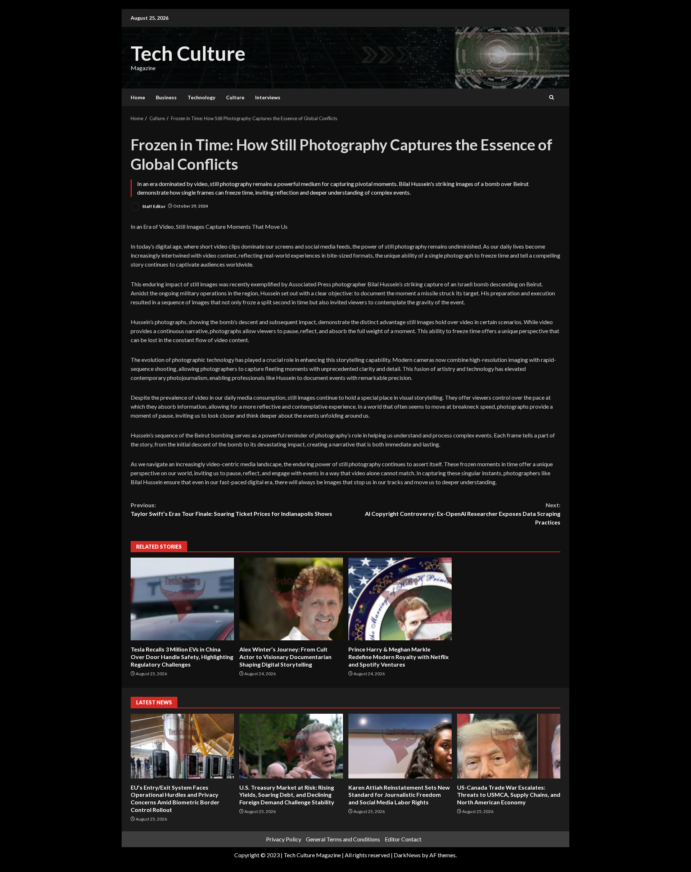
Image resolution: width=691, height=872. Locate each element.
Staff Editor (153, 206)
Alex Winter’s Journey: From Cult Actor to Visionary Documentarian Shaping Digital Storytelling (291, 599)
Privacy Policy (283, 839)
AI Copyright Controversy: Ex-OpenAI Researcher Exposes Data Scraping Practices (462, 513)
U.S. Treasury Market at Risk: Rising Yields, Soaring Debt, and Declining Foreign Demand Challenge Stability (291, 746)
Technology (201, 97)
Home (138, 97)
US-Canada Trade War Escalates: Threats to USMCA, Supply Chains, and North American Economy (508, 746)
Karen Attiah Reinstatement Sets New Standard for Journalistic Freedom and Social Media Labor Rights (400, 746)
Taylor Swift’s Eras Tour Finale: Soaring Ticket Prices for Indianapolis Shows (231, 509)
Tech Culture (188, 53)
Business (166, 97)
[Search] (551, 97)
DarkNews (407, 854)
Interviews (267, 97)
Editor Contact (403, 839)
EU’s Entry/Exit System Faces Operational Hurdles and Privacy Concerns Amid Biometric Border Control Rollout (182, 746)
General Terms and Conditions (343, 839)
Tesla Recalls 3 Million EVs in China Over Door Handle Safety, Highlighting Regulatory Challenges (182, 599)
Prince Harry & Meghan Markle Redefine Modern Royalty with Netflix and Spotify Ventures (400, 599)
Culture (235, 97)
